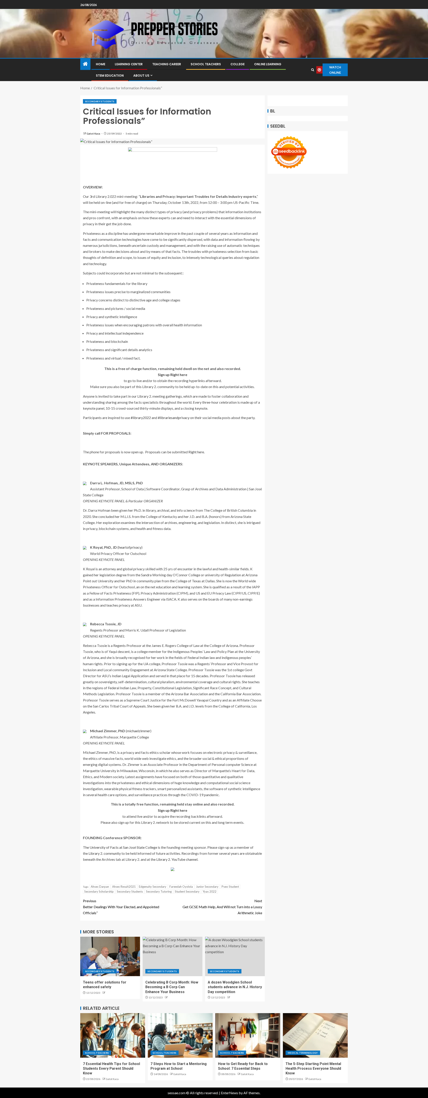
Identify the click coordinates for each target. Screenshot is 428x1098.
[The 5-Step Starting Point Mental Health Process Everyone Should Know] (315, 1035)
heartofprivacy (130, 547)
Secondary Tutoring (159, 891)
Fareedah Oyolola (181, 886)
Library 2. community (104, 853)
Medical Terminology (303, 1052)
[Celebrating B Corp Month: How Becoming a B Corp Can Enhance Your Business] (172, 956)
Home (100, 64)
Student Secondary (187, 891)
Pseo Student (230, 886)
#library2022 (141, 417)
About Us (141, 75)
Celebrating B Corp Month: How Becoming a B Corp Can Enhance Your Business (171, 987)
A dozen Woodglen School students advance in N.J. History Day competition (235, 987)
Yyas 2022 (209, 891)
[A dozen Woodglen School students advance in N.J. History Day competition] (235, 956)
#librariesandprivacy (173, 417)
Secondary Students (99, 101)
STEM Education (110, 75)
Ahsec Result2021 (124, 886)
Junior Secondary (207, 886)
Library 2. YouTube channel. (177, 859)
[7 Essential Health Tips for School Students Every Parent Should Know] (112, 1035)
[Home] (85, 64)
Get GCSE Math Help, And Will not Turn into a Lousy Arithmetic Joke (222, 907)
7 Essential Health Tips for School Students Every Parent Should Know (111, 1069)
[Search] (312, 69)
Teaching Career (166, 64)
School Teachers (206, 64)
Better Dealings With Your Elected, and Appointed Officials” (121, 907)
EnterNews (229, 1093)
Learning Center (129, 64)
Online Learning (267, 64)
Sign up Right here (172, 374)
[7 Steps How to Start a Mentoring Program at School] (180, 1035)
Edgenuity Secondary (152, 886)
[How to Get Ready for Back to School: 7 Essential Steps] (247, 1035)
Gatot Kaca (93, 133)
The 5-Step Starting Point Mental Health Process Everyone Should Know (313, 1069)
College (237, 64)
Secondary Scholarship (99, 891)
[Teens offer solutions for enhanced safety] (110, 956)
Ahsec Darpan (100, 886)
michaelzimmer (138, 731)
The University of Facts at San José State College (120, 847)
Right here (196, 452)
